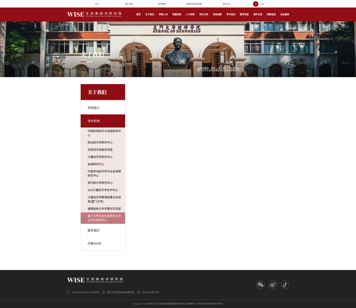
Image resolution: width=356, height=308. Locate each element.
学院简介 (94, 108)
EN (262, 4)
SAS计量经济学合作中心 (103, 190)
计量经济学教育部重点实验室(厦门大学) (104, 199)
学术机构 (234, 68)
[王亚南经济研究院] (94, 14)
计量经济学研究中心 (100, 157)
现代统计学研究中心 (100, 182)
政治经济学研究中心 (100, 142)
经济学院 (162, 4)
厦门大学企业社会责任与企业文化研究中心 (218, 70)
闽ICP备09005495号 (214, 304)
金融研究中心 (96, 164)
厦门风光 (129, 4)
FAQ (97, 4)
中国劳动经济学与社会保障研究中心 (104, 173)
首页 (213, 68)
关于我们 (222, 68)
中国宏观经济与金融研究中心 (104, 133)
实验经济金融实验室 (100, 149)
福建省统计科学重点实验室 (104, 208)
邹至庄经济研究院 (194, 4)
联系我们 (94, 230)
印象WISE (95, 243)
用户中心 (227, 4)
